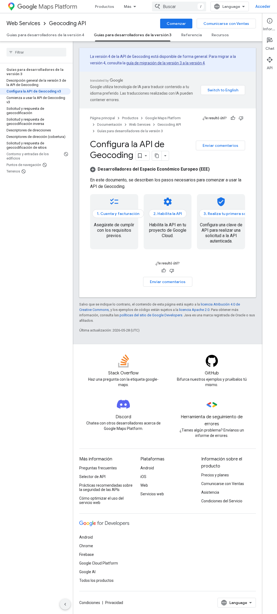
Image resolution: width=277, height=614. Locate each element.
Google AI (87, 572)
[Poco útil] (241, 118)
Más (127, 6)
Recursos (220, 34)
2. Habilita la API (167, 213)
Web (144, 485)
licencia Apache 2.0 (194, 310)
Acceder (263, 6)
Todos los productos (96, 580)
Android (147, 468)
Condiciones (89, 602)
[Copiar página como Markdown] (157, 155)
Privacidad (114, 602)
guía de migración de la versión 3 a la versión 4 (165, 63)
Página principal (102, 118)
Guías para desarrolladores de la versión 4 (45, 34)
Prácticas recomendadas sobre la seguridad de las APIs (106, 487)
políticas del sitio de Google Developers (151, 315)
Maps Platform (57, 6)
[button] (150, 169)
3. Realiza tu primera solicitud (231, 213)
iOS (143, 476)
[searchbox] (36, 52)
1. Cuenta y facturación (118, 213)
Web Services (23, 23)
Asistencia (210, 492)
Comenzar (176, 23)
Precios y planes (215, 475)
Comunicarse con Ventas (226, 23)
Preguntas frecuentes (98, 468)
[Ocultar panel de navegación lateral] (65, 604)
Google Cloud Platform (98, 563)
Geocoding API (67, 23)
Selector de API (92, 476)
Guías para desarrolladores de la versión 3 (133, 34)
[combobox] (179, 6)
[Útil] (233, 118)
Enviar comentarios (220, 145)
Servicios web (152, 494)
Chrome (86, 546)
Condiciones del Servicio (221, 501)
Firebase (86, 554)
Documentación (109, 124)
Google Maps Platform (163, 118)
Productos (104, 6)
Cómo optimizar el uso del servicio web (101, 500)
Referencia (191, 34)
